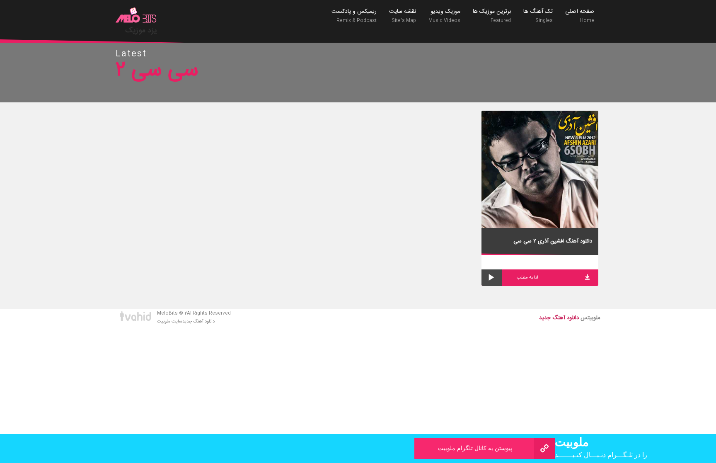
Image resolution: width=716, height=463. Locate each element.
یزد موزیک (141, 30)
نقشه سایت (402, 15)
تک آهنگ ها (538, 15)
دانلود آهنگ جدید (198, 321)
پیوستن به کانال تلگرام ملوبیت (475, 448)
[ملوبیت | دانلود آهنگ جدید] (136, 16)
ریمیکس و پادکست (354, 15)
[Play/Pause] (491, 277)
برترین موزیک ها (492, 15)
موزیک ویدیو (444, 15)
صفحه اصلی (579, 15)
